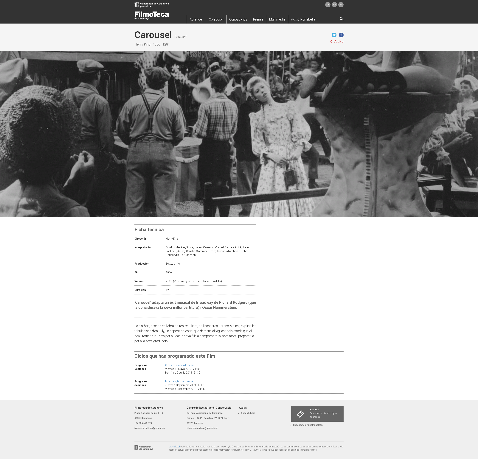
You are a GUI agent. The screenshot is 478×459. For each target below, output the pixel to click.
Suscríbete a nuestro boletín (308, 425)
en (340, 4)
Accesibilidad (248, 413)
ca (327, 4)
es (334, 4)
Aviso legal (174, 446)
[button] (196, 19)
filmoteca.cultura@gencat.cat (149, 428)
